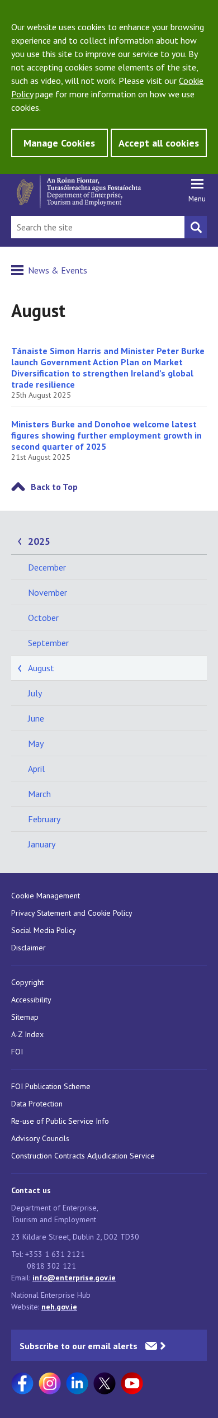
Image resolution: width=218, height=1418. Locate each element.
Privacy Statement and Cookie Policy (71, 913)
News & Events (57, 270)
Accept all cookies (159, 142)
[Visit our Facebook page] (22, 1383)
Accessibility (31, 1000)
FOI (17, 1052)
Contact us (31, 1190)
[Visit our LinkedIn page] (77, 1383)
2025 (39, 541)
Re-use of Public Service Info (60, 1121)
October (43, 617)
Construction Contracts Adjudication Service (83, 1156)
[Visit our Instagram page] (50, 1383)
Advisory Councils (40, 1138)
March (39, 793)
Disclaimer (28, 948)
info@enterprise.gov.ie (74, 1278)
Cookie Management (45, 896)
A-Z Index (27, 1034)
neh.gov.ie (59, 1307)
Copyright (27, 982)
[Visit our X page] (104, 1383)
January (41, 844)
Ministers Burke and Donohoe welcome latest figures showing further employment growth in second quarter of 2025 (106, 435)
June (36, 718)
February (44, 819)
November (47, 592)
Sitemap (25, 1017)
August (41, 667)
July (35, 693)
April (36, 768)
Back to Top (54, 486)
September (48, 642)
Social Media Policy (43, 930)
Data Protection (37, 1104)
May (36, 743)
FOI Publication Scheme (51, 1086)
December (47, 567)
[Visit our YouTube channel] (132, 1383)
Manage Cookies (59, 142)
